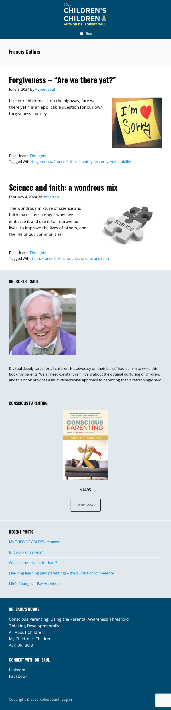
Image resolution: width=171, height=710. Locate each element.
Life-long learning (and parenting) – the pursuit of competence (61, 573)
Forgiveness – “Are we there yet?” (62, 79)
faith (36, 258)
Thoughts (37, 155)
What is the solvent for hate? (33, 562)
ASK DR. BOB (21, 645)
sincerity (101, 161)
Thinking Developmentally (34, 625)
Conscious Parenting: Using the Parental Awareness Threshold (69, 619)
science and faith (95, 258)
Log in (66, 699)
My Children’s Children (30, 638)
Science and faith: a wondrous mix (63, 187)
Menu (89, 33)
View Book (85, 505)
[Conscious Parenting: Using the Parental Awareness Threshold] (85, 445)
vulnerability (120, 161)
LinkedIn (17, 669)
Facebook (18, 676)
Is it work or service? (26, 552)
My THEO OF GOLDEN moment (35, 541)
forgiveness (42, 161)
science (73, 258)
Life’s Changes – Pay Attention (34, 583)
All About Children (26, 632)
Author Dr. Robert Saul (85, 14)
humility (86, 161)
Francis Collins (65, 161)
